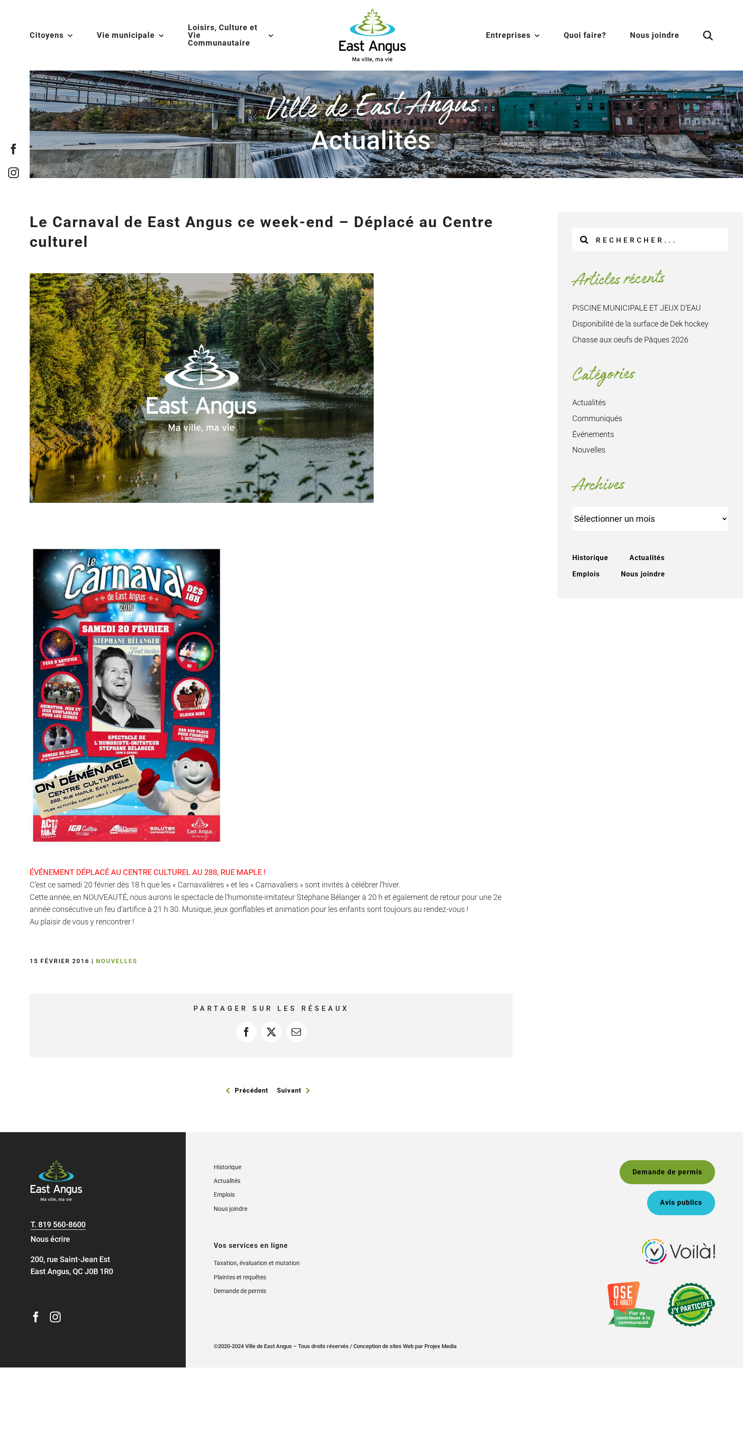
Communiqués (597, 418)
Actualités (589, 402)
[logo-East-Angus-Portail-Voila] (678, 1242)
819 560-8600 (62, 1224)
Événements (593, 434)
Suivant (289, 1090)
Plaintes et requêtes (240, 1277)
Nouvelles (117, 961)
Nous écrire (50, 1239)
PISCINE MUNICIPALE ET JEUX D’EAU (636, 307)
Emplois (586, 574)
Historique (590, 558)
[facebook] (14, 149)
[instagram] (14, 172)
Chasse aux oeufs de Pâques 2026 (630, 339)
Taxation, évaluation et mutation (257, 1263)
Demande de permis (240, 1290)
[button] (697, 35)
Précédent (251, 1090)
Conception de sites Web (383, 1346)
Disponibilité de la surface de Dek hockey (640, 323)
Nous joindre (643, 574)
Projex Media (440, 1346)
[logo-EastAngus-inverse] (56, 1163)
